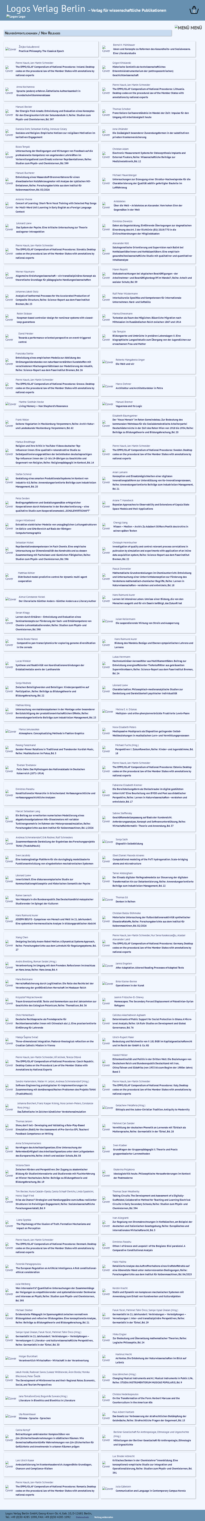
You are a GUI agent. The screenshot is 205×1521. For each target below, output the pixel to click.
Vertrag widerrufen (103, 1517)
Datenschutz (82, 1517)
